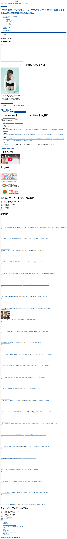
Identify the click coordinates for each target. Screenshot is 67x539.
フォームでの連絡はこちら (7, 103)
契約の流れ (5, 523)
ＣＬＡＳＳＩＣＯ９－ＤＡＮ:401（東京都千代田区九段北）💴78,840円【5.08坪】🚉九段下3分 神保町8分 (26, 331)
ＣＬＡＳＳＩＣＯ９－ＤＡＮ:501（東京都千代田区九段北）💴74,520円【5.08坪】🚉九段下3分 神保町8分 (26, 492)
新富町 (21, 134)
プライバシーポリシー (8, 527)
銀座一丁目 (8, 134)
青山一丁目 (12, 139)
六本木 (27, 139)
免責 (4, 529)
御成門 (19, 140)
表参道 (20, 139)
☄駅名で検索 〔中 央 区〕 (7, 203)
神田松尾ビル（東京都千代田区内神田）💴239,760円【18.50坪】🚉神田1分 (18, 458)
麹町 (56, 129)
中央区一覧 (8, 21)
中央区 (10, 144)
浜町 (8, 136)
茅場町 (31, 134)
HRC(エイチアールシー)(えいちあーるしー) (13, 123)
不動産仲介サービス (8, 522)
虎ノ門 (30, 139)
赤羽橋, (27, 140)
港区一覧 (8, 23)
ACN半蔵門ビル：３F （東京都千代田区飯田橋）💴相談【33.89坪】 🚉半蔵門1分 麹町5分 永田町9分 (25, 238)
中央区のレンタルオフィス (9, 532)
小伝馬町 (37, 134)
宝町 (34, 134)
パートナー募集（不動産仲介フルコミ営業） (13, 526)
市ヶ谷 (6, 131)
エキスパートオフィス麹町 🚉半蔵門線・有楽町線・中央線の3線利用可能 (18, 319)
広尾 (51, 139)
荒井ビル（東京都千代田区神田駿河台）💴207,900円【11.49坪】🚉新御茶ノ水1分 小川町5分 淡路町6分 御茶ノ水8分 (29, 423)
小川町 (26, 129)
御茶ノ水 (34, 129)
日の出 (30, 140)
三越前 (48, 134)
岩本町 (13, 129)
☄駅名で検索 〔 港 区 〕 (6, 204)
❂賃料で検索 (4, 205)
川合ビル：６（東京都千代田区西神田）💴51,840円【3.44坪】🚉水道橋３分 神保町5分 (21, 388)
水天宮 (44, 134)
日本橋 (27, 134)
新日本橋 (56, 134)
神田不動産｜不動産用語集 (9, 525)
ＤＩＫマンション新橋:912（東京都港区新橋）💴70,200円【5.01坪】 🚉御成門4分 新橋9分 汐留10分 (25, 446)
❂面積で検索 (4, 207)
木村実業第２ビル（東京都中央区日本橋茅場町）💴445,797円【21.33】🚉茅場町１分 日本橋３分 (24, 262)
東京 (20, 129)
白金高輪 (55, 139)
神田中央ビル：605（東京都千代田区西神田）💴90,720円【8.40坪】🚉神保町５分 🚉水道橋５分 (23, 435)
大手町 (17, 129)
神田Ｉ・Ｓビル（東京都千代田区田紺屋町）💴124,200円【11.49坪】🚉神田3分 (19, 469)
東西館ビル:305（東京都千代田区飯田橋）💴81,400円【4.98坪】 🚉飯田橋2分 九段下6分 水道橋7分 (25, 365)
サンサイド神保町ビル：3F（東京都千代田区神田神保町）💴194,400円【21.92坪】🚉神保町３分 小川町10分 (26, 354)
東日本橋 (52, 134)
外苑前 (17, 139)
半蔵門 (53, 129)
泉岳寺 (61, 139)
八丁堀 (24, 134)
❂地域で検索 (4, 208)
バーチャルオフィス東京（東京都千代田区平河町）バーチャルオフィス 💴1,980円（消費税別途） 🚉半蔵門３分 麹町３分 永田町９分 (33, 227)
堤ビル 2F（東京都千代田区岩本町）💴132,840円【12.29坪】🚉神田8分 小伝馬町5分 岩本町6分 (23, 504)
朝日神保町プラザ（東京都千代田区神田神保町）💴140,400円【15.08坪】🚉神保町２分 (21, 342)
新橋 (14, 140)
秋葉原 (7, 129)
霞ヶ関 (45, 139)
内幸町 (16, 140)
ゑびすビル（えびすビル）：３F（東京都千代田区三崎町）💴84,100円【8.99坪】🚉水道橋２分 (23, 377)
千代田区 (5, 144)
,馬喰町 (60, 134)
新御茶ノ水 (38, 129)
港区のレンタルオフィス (9, 533)
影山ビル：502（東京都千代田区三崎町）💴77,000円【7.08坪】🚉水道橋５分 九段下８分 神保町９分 (25, 285)
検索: (2, 1)
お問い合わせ (4, 6)
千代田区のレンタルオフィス (10, 530)
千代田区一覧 (9, 20)
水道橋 (46, 129)
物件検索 (8, 19)
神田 (4, 129)
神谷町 (48, 139)
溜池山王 (34, 139)
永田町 (59, 129)
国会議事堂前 (40, 139)
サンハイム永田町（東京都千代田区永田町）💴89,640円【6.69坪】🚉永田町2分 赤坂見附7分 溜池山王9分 (26, 400)
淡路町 (29, 129)
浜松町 (8, 140)
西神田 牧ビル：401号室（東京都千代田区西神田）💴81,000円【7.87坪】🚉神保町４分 (21, 481)
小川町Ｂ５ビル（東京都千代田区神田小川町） (14, 105)
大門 (11, 140)
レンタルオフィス (10, 24)
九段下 (50, 129)
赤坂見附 (7, 139)
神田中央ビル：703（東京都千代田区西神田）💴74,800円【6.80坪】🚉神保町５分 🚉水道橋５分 (23, 250)
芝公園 (23, 140)
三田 (5, 140)
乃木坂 (23, 139)
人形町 (41, 134)
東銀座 (12, 134)
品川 (58, 139)
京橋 (16, 134)
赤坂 (4, 139)
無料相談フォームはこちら (20, 111)
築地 (18, 134)
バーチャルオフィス (10, 26)
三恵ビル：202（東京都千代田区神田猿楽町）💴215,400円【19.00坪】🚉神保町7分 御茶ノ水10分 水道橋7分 (26, 411)
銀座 (4, 134)
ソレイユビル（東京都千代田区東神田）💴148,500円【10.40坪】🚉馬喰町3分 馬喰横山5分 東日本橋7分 (25, 308)
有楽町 (23, 129)
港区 (14, 144)
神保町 (43, 129)
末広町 (10, 129)
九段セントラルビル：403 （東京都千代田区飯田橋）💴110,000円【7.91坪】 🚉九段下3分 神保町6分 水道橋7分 (28, 273)
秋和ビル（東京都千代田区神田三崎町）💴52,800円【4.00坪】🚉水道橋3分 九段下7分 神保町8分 (24, 296)
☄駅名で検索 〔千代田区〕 (7, 201)
